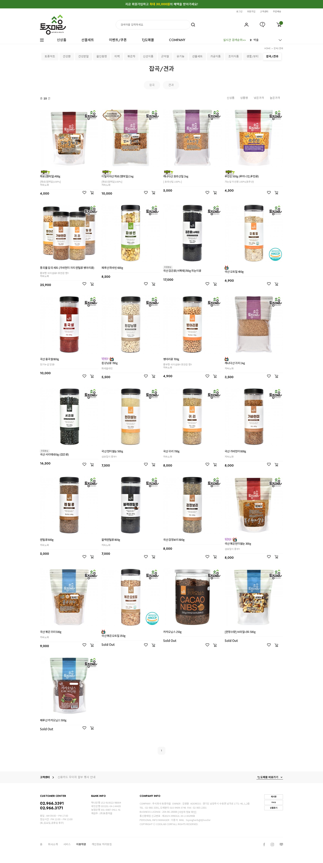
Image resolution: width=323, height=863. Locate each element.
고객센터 (264, 11)
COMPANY (177, 40)
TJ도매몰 (148, 40)
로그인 (239, 11)
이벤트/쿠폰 (118, 40)
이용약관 (81, 844)
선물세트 (87, 40)
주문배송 (277, 11)
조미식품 (233, 56)
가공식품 (215, 56)
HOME (267, 48)
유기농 (180, 56)
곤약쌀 (165, 56)
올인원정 (101, 56)
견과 (171, 85)
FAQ (274, 802)
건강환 (67, 56)
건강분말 (83, 56)
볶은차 (131, 56)
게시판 (273, 796)
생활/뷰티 (253, 56)
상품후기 (273, 807)
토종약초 (50, 56)
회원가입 (251, 11)
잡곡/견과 (278, 48)
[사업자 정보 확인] (187, 812)
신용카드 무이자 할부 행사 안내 (76, 777)
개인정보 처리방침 (102, 844)
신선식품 (148, 56)
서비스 (67, 844)
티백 (117, 56)
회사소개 (53, 844)
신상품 (61, 40)
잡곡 (152, 85)
